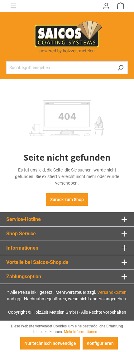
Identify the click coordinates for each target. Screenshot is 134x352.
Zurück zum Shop (67, 199)
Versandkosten (112, 292)
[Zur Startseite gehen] (67, 36)
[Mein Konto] (106, 6)
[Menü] (13, 6)
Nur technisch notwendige (50, 343)
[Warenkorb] (120, 6)
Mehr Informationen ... (82, 332)
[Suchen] (120, 67)
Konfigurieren (100, 343)
